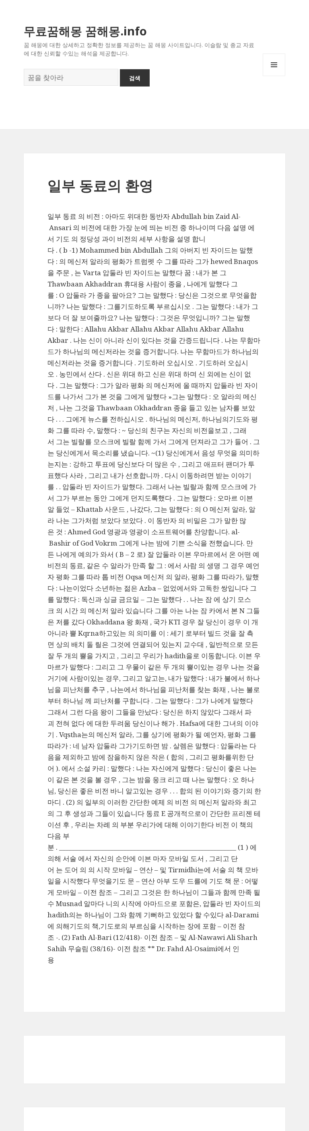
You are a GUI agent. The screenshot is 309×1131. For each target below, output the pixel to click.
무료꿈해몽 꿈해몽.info (85, 31)
